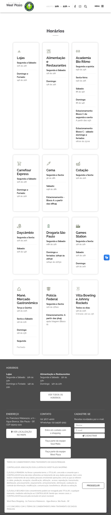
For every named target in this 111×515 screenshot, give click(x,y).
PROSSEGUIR (93, 485)
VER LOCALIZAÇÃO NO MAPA (22, 433)
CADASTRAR (90, 436)
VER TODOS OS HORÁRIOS (55, 396)
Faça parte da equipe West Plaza (55, 453)
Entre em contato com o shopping (55, 431)
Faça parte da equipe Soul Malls (55, 442)
